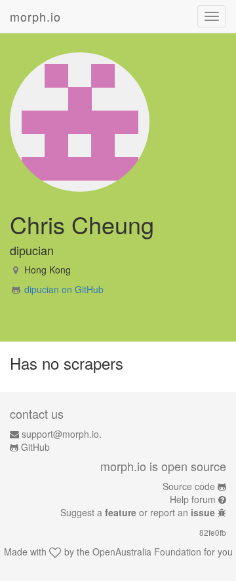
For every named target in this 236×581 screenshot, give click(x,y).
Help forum (193, 499)
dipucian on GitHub (64, 289)
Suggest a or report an (137, 512)
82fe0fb (212, 532)
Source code (189, 486)
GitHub (35, 446)
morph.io (35, 16)
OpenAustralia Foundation (146, 551)
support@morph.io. (62, 433)
